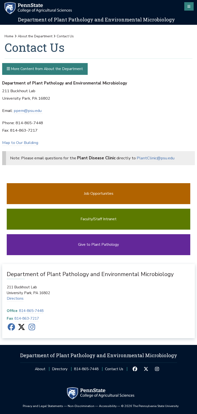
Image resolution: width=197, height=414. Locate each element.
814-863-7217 (26, 318)
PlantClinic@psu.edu (155, 158)
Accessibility (108, 406)
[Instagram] (32, 328)
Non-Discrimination (81, 406)
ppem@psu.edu (28, 110)
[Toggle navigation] (189, 6)
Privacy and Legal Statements (43, 406)
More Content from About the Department (46, 68)
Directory (60, 368)
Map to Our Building (20, 142)
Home (9, 36)
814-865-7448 (31, 310)
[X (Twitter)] (21, 328)
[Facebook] (11, 328)
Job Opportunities (98, 193)
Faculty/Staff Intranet (98, 218)
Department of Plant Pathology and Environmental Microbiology (96, 19)
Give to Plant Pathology (98, 244)
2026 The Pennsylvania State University (150, 406)
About (40, 368)
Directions (15, 298)
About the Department (35, 36)
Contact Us (114, 368)
